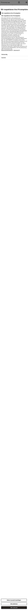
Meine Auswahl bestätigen (14, 600)
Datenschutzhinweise (6, 50)
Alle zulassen (14, 607)
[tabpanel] (14, 34)
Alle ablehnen (14, 604)
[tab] (14, 13)
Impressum (16, 50)
